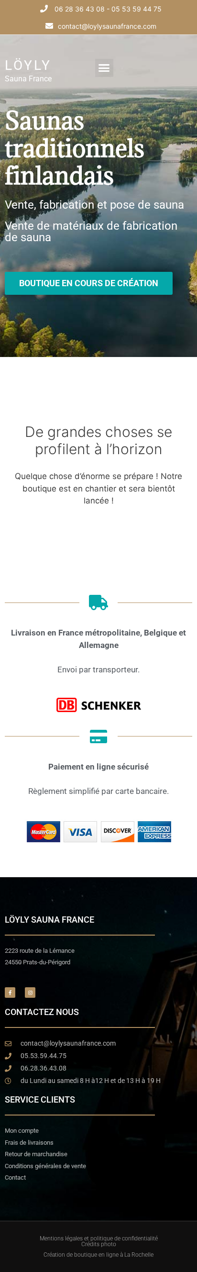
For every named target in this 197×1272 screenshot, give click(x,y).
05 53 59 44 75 (136, 9)
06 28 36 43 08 (80, 9)
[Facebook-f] (10, 992)
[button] (104, 68)
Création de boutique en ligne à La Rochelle (98, 1254)
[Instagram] (30, 992)
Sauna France (28, 78)
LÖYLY (28, 65)
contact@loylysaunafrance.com (107, 26)
